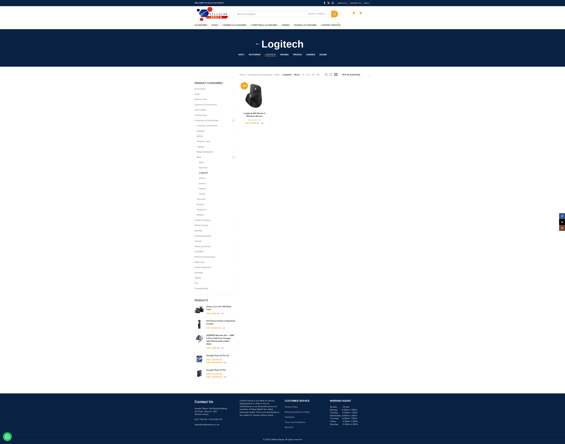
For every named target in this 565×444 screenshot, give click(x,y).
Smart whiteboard (203, 267)
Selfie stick (199, 262)
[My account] (346, 14)
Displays (201, 131)
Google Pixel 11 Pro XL (217, 355)
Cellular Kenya (277, 439)
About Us (289, 427)
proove (202, 183)
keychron (203, 167)
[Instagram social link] (333, 3)
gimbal (200, 136)
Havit (201, 162)
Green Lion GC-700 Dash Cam (218, 308)
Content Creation (202, 220)
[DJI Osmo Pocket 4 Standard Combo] (199, 324)
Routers (200, 215)
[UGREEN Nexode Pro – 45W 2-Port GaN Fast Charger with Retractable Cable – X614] (199, 342)
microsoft (201, 199)
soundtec (199, 272)
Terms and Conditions (295, 422)
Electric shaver (201, 225)
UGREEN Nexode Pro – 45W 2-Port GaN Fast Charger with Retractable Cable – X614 (220, 339)
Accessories (200, 89)
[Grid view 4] (335, 74)
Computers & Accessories (206, 120)
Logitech (203, 173)
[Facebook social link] (324, 3)
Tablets (198, 278)
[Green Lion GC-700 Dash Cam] (199, 310)
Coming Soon (201, 115)
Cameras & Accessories (206, 104)
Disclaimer (290, 417)
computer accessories (207, 125)
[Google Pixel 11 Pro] (199, 374)
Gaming (198, 230)
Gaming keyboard (203, 236)
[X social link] (328, 3)
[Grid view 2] (326, 74)
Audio (197, 94)
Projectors (201, 209)
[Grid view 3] (331, 74)
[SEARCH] (334, 14)
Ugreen (202, 188)
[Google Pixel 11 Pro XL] (199, 359)
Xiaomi (202, 194)
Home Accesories (203, 246)
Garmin (198, 241)
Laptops (200, 146)
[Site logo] (212, 14)
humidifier (199, 251)
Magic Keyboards (205, 152)
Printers (200, 204)
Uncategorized (201, 288)
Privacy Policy (291, 407)
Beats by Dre (201, 99)
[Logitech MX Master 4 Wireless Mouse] (254, 95)
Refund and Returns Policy (297, 412)
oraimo (202, 178)
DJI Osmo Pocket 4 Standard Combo (220, 322)
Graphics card (203, 141)
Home (242, 74)
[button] (7, 436)
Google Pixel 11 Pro (216, 370)
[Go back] (257, 44)
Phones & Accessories (205, 257)
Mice (199, 157)
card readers (201, 110)
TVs (196, 283)
